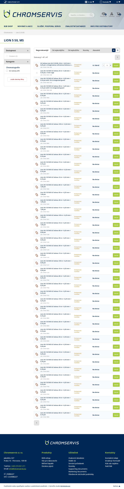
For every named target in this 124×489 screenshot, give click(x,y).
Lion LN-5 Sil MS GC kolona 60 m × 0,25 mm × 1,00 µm (55, 186)
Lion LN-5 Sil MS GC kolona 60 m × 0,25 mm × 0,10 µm (55, 406)
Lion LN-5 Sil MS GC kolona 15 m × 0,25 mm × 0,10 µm (55, 307)
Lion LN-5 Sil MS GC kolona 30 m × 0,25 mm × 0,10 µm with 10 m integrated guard (55, 79)
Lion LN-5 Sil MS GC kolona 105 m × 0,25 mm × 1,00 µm (55, 216)
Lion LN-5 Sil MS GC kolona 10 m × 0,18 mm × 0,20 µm (55, 353)
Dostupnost (11, 50)
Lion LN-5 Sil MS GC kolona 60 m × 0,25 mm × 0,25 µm (55, 277)
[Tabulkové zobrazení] (113, 50)
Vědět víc (72, 461)
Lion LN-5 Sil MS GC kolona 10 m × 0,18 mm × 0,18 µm (55, 376)
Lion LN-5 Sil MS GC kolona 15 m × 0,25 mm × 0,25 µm (55, 292)
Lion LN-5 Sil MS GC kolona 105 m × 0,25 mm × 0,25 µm (55, 300)
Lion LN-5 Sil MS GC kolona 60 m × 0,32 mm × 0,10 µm (55, 140)
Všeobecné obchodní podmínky (81, 474)
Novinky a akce (25, 26)
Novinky (71, 466)
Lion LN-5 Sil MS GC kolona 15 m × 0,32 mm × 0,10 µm (55, 163)
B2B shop (8, 26)
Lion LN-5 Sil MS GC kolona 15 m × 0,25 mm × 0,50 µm (55, 254)
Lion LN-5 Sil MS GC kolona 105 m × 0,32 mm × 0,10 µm (55, 170)
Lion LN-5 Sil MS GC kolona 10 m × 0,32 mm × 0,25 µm (55, 132)
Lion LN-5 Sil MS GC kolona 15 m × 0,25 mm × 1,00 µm (55, 208)
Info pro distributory (101, 26)
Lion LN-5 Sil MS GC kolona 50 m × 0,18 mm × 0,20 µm (55, 338)
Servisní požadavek (76, 463)
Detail (116, 73)
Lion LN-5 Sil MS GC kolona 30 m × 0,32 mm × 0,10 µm (55, 155)
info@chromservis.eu (17, 469)
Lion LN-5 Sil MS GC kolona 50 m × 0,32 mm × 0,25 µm (55, 110)
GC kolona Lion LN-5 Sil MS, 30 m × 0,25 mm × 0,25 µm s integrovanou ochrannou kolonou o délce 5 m (55, 64)
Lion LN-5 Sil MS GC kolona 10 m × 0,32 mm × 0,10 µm (55, 178)
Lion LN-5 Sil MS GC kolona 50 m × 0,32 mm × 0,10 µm (55, 148)
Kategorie (10, 61)
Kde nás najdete (111, 463)
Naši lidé (108, 466)
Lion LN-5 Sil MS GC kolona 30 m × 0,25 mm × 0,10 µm (55, 94)
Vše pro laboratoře (49, 461)
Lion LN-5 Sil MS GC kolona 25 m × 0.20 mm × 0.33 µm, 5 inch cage (55, 72)
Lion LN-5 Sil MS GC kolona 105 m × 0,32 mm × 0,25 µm (55, 125)
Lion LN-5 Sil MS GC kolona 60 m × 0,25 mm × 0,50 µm (55, 231)
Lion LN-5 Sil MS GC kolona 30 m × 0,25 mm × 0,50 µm (55, 246)
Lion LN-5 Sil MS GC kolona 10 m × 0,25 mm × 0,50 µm (55, 269)
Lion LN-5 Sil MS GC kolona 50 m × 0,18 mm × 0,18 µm (55, 360)
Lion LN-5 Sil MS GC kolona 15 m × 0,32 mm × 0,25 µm (55, 117)
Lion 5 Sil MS (20, 32)
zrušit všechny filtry (17, 79)
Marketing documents (77, 471)
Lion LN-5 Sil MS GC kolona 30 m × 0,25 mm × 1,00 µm (55, 201)
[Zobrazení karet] (117, 50)
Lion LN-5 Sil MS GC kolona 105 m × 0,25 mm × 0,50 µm (55, 262)
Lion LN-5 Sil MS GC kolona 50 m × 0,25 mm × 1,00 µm (55, 193)
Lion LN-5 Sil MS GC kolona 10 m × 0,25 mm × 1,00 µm (55, 224)
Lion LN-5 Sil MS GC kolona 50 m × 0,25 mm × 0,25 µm (55, 284)
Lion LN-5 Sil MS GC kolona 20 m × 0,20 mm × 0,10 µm (55, 322)
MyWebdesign (65, 486)
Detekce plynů (47, 466)
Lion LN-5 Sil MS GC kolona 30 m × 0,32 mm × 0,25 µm (55, 391)
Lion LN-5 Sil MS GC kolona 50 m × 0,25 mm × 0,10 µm (55, 414)
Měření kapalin (47, 463)
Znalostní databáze (75, 26)
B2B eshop (46, 458)
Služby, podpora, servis (49, 26)
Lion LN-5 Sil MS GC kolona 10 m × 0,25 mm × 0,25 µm (55, 398)
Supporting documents (77, 469)
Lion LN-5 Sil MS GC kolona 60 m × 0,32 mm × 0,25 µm (55, 102)
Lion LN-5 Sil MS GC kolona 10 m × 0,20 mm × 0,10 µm (55, 330)
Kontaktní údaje (111, 458)
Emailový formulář (112, 461)
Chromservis (8, 32)
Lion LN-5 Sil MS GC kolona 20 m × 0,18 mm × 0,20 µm (55, 345)
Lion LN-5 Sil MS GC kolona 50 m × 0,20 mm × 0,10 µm (55, 315)
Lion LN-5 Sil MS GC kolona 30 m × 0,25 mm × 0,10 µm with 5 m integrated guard (55, 87)
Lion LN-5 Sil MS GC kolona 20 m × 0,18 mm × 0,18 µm (55, 368)
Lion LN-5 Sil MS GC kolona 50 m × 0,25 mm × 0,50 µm (55, 239)
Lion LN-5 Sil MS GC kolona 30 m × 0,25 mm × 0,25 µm (55, 383)
